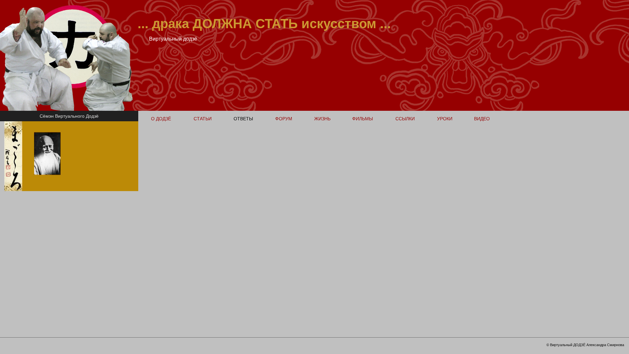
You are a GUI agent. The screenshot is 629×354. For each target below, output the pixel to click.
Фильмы (362, 118)
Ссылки (405, 118)
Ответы (243, 118)
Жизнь (322, 118)
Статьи (203, 118)
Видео (482, 118)
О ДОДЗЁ (161, 118)
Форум (283, 118)
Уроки (444, 118)
